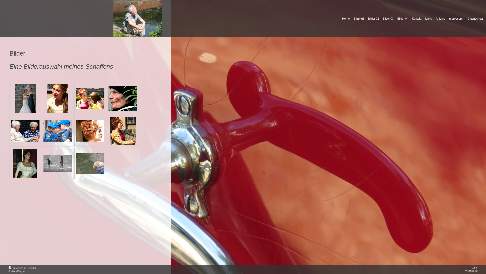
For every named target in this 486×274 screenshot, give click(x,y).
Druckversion (19, 268)
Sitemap (32, 268)
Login (474, 267)
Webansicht (471, 271)
